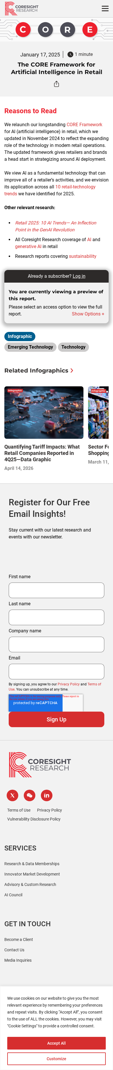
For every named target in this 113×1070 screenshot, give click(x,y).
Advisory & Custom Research (30, 884)
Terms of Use (18, 810)
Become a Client (18, 939)
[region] (56, 1028)
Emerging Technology (30, 347)
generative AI (28, 246)
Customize (56, 1058)
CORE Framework (84, 124)
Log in (79, 276)
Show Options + (88, 314)
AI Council (13, 895)
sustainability (82, 256)
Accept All (56, 1043)
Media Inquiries (18, 960)
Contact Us (14, 950)
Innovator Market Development (32, 874)
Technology (73, 347)
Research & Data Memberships (31, 863)
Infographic (20, 336)
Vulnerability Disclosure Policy (34, 819)
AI (89, 239)
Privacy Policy (69, 684)
